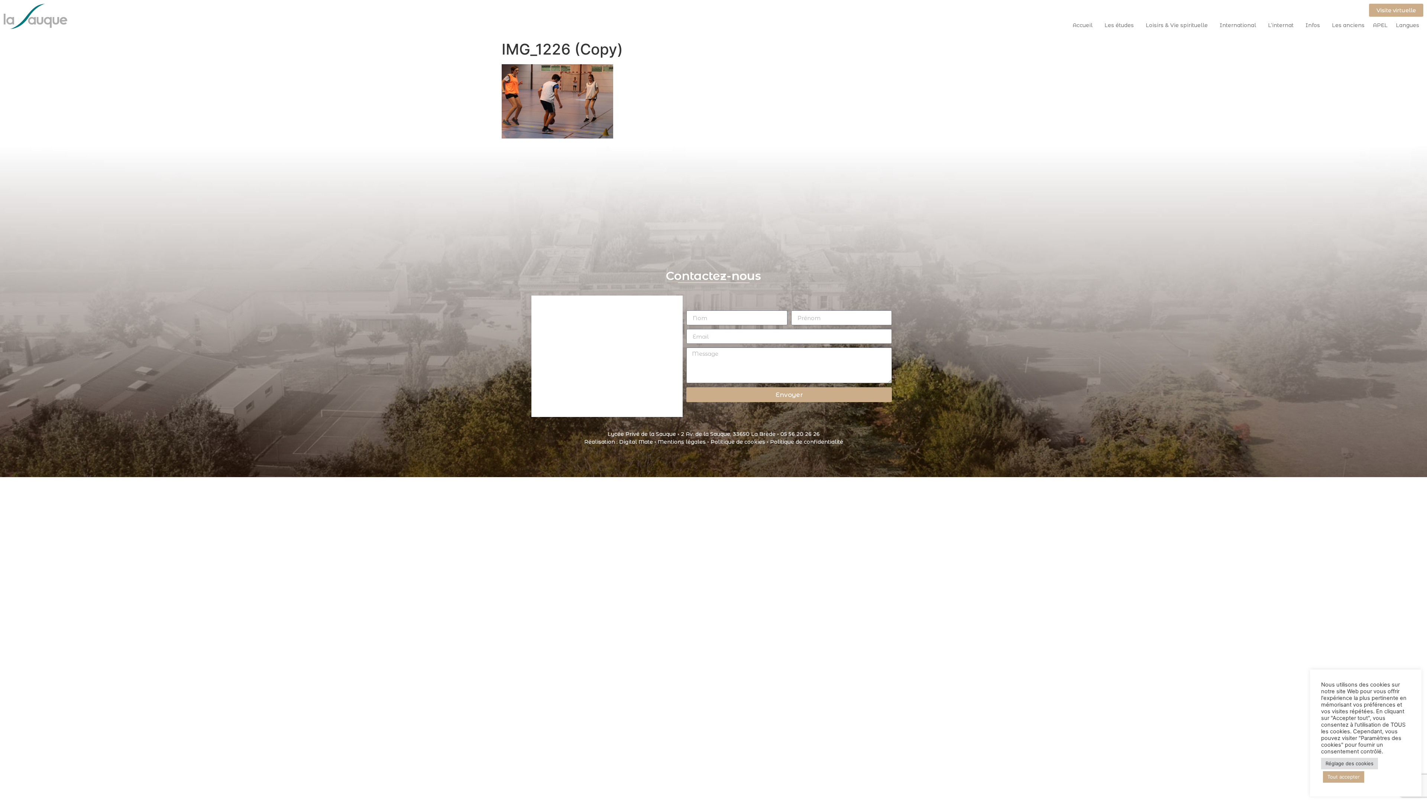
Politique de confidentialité (806, 442)
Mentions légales (682, 442)
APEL (1380, 25)
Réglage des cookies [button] (1349, 763)
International (1238, 25)
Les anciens (1348, 25)
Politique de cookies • (740, 442)
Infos (1312, 25)
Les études (1119, 25)
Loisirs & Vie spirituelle (1177, 25)
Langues (1407, 25)
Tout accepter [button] (1343, 777)
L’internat (1281, 25)
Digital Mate (636, 442)
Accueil (1082, 25)
